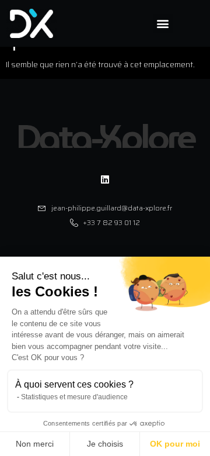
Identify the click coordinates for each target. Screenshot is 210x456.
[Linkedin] (105, 178)
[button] (163, 23)
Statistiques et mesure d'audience (74, 397)
